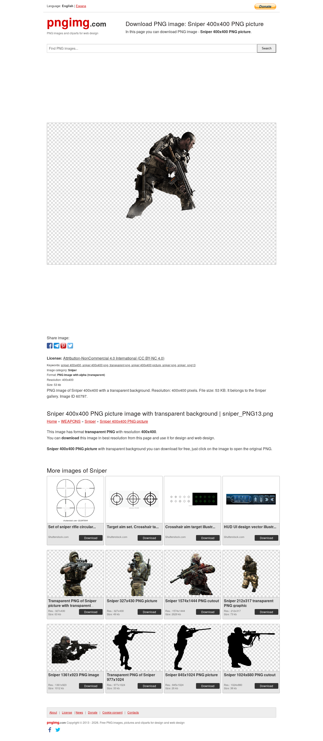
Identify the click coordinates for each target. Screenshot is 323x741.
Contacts (133, 712)
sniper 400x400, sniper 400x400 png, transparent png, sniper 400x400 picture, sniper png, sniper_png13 (128, 365)
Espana (81, 6)
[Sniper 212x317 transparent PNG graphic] (251, 573)
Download (90, 538)
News (79, 712)
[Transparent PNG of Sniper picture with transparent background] (75, 573)
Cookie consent (112, 712)
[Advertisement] (161, 90)
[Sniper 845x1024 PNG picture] (192, 647)
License (67, 712)
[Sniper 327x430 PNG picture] (134, 573)
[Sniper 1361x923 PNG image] (75, 647)
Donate (92, 712)
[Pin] (63, 346)
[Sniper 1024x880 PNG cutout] (251, 647)
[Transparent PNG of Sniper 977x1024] (134, 647)
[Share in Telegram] (56, 346)
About (53, 712)
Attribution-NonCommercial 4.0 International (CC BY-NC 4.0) (113, 358)
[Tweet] (70, 346)
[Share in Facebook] (49, 346)
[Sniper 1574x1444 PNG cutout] (192, 573)
